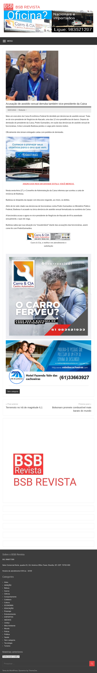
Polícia (6, 631)
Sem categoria (12, 391)
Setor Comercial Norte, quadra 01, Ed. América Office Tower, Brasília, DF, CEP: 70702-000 (36, 565)
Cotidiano (7, 600)
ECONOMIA (8, 605)
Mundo (6, 628)
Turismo (7, 646)
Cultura (7, 602)
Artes (6, 582)
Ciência (7, 594)
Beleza (6, 588)
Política (7, 634)
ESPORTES (8, 617)
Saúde (6, 637)
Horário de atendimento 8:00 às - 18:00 (17, 571)
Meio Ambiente (9, 626)
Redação (22, 110)
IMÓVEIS (7, 620)
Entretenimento (10, 614)
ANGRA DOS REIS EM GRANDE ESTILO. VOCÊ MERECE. (48, 184)
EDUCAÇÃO (8, 608)
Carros (6, 591)
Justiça (6, 623)
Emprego (7, 611)
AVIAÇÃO (7, 585)
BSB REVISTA (27, 7)
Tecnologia (8, 643)
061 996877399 (8, 559)
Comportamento (10, 597)
